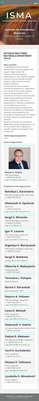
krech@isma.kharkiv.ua (18, 180)
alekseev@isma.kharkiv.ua (19, 345)
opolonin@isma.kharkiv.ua (19, 211)
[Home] (19, 13)
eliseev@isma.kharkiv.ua (18, 305)
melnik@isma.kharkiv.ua (18, 319)
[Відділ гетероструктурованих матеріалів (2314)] (35, 3)
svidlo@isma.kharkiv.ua (18, 370)
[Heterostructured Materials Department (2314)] (30, 3)
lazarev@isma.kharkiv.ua (18, 239)
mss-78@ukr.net (15, 225)
